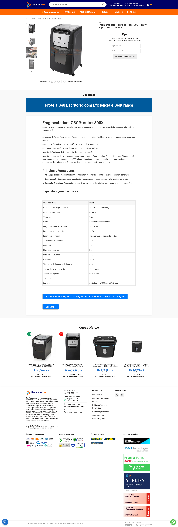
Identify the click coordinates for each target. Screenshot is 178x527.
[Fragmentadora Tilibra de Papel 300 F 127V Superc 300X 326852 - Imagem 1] (31, 28)
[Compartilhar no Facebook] (49, 82)
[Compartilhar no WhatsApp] (52, 82)
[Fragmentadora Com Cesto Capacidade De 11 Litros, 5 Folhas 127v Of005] (105, 355)
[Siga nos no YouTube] (117, 395)
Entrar (131, 5)
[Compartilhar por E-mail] (58, 82)
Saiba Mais (51, 307)
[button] (31, 28)
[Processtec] (36, 4)
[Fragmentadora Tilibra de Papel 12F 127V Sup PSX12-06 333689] (41, 355)
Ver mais (41, 362)
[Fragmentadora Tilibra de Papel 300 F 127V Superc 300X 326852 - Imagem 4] (31, 64)
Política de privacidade (100, 412)
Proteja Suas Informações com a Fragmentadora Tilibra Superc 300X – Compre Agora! (85, 296)
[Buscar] (103, 4)
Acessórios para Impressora (52, 18)
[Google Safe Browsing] (78, 439)
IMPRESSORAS (36, 18)
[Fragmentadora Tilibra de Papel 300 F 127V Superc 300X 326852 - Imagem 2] (31, 40)
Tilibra (100, 22)
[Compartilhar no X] (55, 82)
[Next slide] (31, 71)
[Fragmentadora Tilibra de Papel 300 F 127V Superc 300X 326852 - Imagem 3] (31, 52)
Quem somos (97, 394)
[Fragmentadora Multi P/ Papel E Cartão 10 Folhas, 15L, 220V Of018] (137, 355)
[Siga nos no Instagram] (122, 395)
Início (27, 18)
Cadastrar (139, 5)
